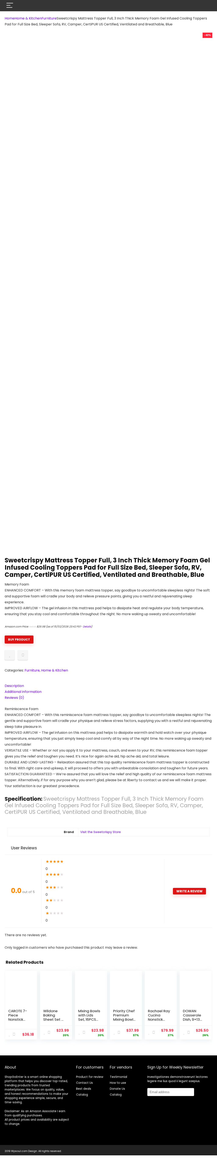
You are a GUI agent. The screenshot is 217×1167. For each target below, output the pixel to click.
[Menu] (10, 5)
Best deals (83, 1089)
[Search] (206, 5)
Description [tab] (14, 685)
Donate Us (117, 1089)
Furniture (49, 18)
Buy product (19, 639)
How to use (118, 1083)
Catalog (82, 1094)
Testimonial (118, 1077)
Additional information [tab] (23, 691)
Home (10, 18)
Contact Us (84, 1083)
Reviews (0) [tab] (14, 697)
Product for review (89, 1077)
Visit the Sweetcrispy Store (100, 832)
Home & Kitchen (28, 18)
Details (87, 626)
